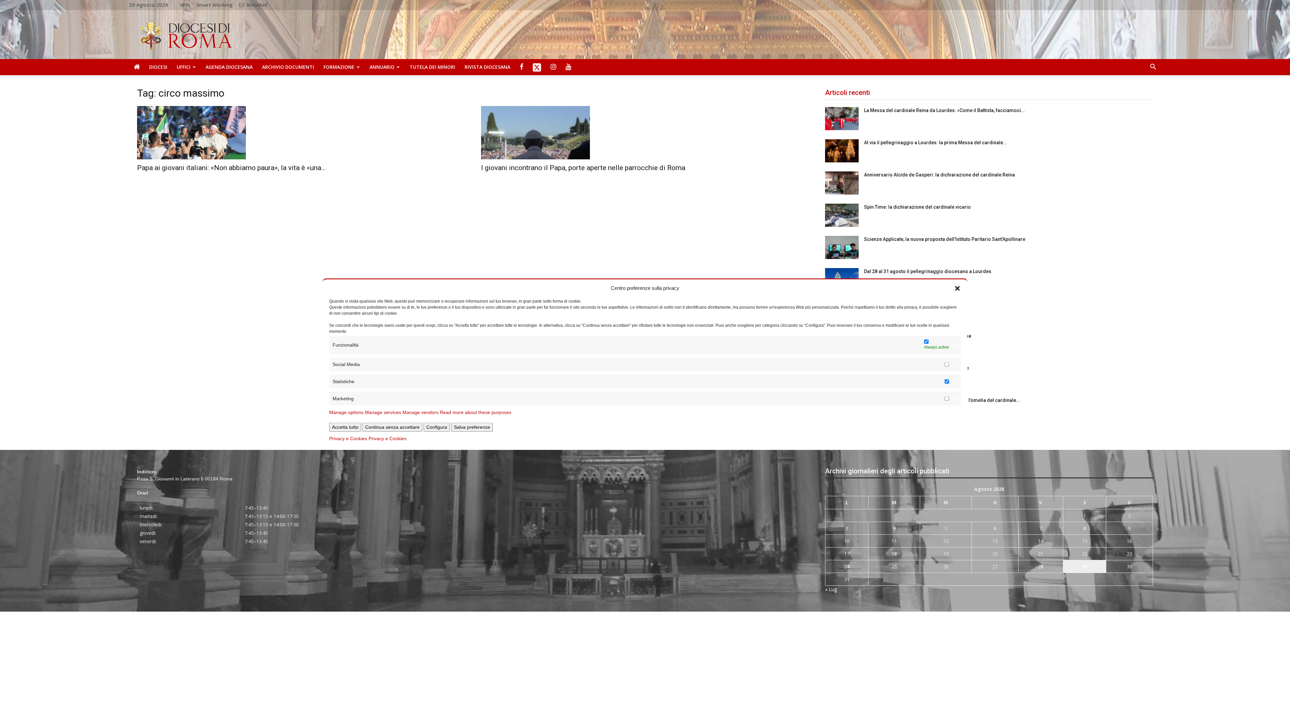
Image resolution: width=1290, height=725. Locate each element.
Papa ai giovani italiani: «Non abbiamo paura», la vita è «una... (231, 168)
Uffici (183, 67)
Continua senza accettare (392, 426)
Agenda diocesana (229, 67)
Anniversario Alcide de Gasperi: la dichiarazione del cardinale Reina (939, 174)
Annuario (382, 67)
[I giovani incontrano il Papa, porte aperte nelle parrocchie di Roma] (645, 132)
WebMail (256, 4)
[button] (957, 287)
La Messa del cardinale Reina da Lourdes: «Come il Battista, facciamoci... (944, 110)
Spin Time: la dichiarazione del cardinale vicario (917, 207)
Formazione (339, 67)
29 (1084, 566)
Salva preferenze (472, 426)
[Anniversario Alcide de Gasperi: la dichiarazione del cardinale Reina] (842, 183)
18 (894, 554)
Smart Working (214, 4)
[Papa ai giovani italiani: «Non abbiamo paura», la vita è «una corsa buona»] (301, 132)
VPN (185, 4)
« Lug (831, 589)
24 (847, 566)
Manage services (383, 412)
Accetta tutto (345, 426)
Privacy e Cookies (348, 438)
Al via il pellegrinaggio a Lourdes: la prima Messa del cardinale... (935, 142)
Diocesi (158, 67)
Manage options (346, 412)
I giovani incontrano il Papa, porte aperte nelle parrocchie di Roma (583, 168)
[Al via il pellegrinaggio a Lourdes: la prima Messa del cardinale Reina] (842, 150)
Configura (436, 426)
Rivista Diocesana (487, 67)
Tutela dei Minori (432, 67)
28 (1040, 566)
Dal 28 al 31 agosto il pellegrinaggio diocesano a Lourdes (927, 271)
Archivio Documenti (288, 67)
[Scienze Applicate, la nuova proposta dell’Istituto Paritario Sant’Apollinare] (842, 247)
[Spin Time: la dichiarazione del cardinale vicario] (842, 215)
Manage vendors (420, 412)
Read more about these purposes (475, 412)
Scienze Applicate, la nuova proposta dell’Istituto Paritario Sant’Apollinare (944, 239)
